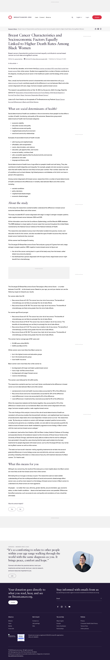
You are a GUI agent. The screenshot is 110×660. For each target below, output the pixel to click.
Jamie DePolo (18, 59)
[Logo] (19, 17)
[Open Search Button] (72, 17)
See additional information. (15, 656)
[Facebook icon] (57, 607)
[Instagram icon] (61, 607)
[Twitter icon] (65, 607)
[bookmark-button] (101, 29)
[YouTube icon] (69, 607)
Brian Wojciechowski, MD (40, 59)
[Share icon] (96, 29)
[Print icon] (98, 29)
